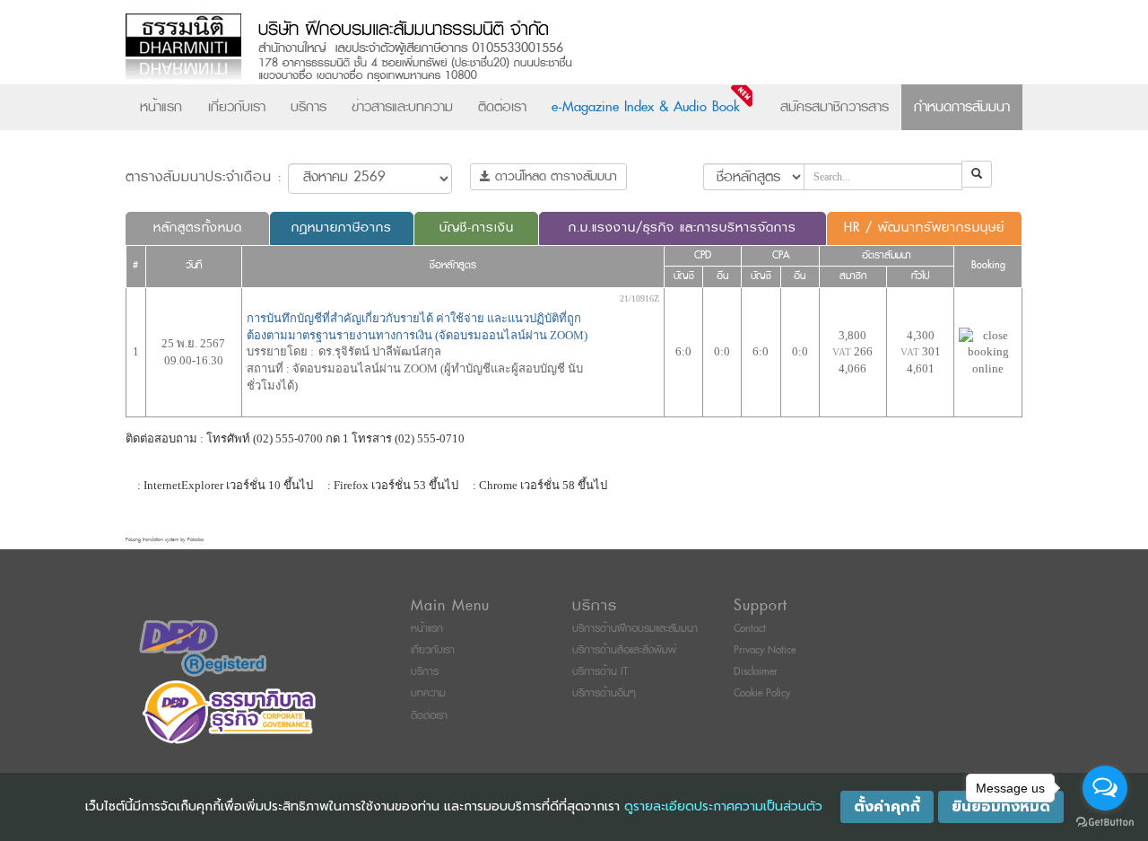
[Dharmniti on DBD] (202, 647)
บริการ (308, 107)
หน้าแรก (161, 107)
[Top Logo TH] (537, 48)
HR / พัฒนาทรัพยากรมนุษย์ (924, 227)
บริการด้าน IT (600, 671)
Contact (750, 628)
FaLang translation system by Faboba (165, 540)
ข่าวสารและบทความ (402, 107)
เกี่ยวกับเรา (236, 107)
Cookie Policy (762, 693)
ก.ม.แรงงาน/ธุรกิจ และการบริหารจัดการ (682, 227)
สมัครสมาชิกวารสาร (834, 107)
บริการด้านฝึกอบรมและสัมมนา (635, 628)
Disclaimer (756, 671)
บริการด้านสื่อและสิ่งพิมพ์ (624, 650)
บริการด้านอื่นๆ (604, 693)
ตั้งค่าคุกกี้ (887, 807)
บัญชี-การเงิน (476, 227)
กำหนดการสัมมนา (962, 107)
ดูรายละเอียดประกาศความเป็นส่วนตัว (723, 806)
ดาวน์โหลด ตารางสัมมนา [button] (554, 176)
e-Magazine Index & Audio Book (646, 107)
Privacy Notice (765, 650)
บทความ (428, 693)
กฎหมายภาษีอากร (341, 227)
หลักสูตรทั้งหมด (197, 227)
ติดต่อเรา (502, 107)
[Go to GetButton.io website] (1105, 822)
